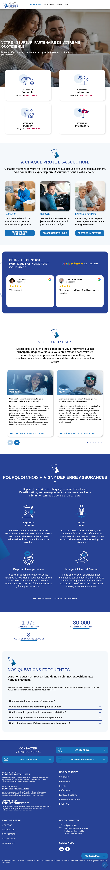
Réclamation (9, 834)
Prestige (64, 804)
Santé (62, 786)
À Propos (7, 825)
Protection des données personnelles (39, 861)
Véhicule (64, 777)
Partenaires (8, 843)
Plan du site (20, 861)
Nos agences (9, 830)
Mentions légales (8, 861)
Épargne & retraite (69, 800)
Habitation (65, 781)
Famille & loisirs (68, 795)
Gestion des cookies (61, 861)
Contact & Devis (92, 856)
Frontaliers (62, 5)
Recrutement (9, 839)
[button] (10, 442)
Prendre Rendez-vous (82, 759)
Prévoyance (65, 790)
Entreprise (49, 5)
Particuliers (35, 5)
